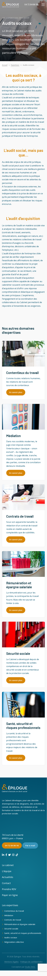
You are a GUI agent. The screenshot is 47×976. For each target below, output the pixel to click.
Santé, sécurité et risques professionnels (22, 933)
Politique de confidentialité (31, 961)
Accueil (4, 65)
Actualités (7, 877)
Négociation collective (14, 942)
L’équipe (6, 871)
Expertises (15, 65)
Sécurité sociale (11, 928)
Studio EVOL (30, 967)
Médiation (8, 915)
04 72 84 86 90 (31, 4)
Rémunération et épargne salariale (19, 924)
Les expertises (10, 905)
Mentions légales (11, 961)
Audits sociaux (10, 937)
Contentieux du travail (14, 911)
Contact (6, 883)
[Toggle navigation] (43, 5)
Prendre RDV (9, 889)
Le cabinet (8, 865)
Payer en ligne (10, 895)
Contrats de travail (12, 919)
